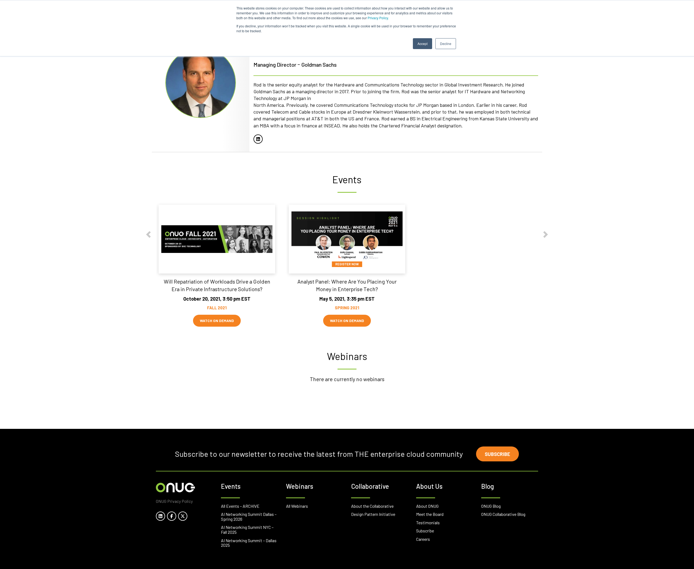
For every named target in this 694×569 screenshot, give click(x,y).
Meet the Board (430, 514)
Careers (423, 539)
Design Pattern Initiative (373, 514)
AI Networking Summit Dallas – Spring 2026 (249, 517)
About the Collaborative (372, 506)
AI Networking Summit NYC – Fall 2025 (247, 530)
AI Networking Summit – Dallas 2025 (249, 543)
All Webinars (297, 506)
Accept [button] (422, 43)
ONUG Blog (491, 506)
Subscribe (497, 454)
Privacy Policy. (378, 17)
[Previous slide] (148, 234)
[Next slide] (545, 234)
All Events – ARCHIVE (240, 506)
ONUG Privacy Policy (174, 501)
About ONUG (427, 506)
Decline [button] (445, 43)
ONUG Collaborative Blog (503, 514)
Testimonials (428, 522)
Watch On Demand (217, 321)
